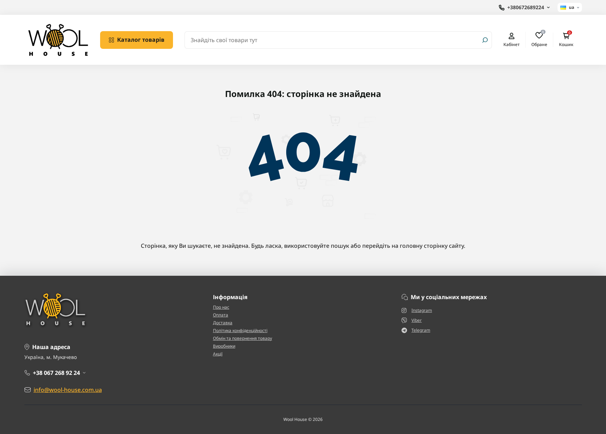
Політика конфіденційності (240, 330)
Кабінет (511, 44)
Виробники (224, 346)
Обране (539, 39)
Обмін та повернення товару (242, 338)
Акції (218, 354)
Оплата (220, 315)
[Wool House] (58, 39)
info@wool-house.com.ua (68, 389)
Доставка (222, 323)
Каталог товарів (141, 40)
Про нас (221, 307)
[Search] (485, 40)
